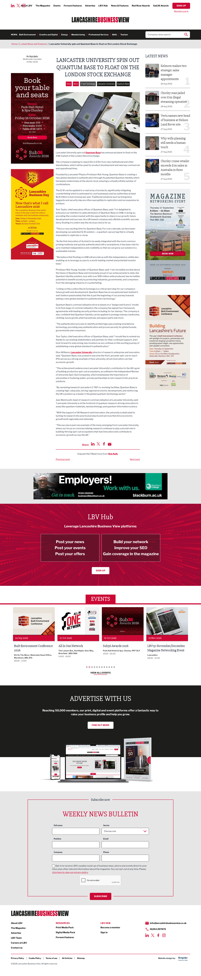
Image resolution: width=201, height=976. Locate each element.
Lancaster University (106, 83)
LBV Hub (103, 5)
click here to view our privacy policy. (70, 872)
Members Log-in (181, 11)
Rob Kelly (113, 454)
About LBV (17, 923)
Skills (114, 34)
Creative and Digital (48, 34)
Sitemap (81, 958)
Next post (135, 459)
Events (56, 5)
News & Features (120, 5)
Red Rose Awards (141, 5)
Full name (58, 825)
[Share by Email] (109, 444)
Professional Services (98, 34)
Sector (106, 825)
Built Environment (27, 34)
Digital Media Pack (65, 932)
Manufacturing (78, 34)
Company (58, 852)
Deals (68, 83)
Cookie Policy (35, 958)
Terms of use (51, 958)
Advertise (90, 5)
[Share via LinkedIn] (92, 444)
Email (105, 839)
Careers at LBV (19, 943)
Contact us (16, 947)
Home (14, 44)
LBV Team (16, 938)
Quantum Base (123, 83)
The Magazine (43, 5)
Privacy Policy (17, 958)
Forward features (73, 5)
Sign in (104, 932)
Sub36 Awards (161, 5)
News (76, 83)
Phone (106, 852)
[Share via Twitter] (98, 444)
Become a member (110, 927)
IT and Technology (88, 83)
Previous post (63, 459)
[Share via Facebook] (104, 444)
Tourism (124, 34)
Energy (64, 34)
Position (57, 839)
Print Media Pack (65, 927)
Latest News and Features (34, 44)
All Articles (67, 958)
